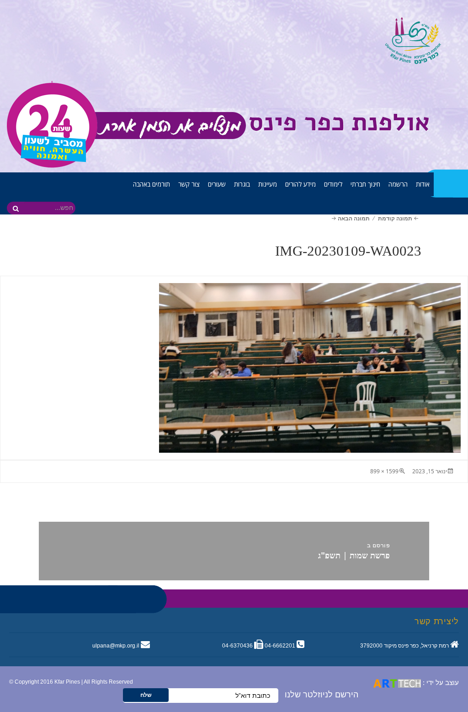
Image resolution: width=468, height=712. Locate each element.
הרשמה (398, 184)
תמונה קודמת (395, 218)
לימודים (333, 184)
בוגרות (242, 184)
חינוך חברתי (365, 184)
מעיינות (267, 184)
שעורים (217, 184)
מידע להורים (300, 184)
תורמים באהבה (151, 184)
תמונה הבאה (353, 218)
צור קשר (189, 184)
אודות (423, 184)
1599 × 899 (384, 471)
